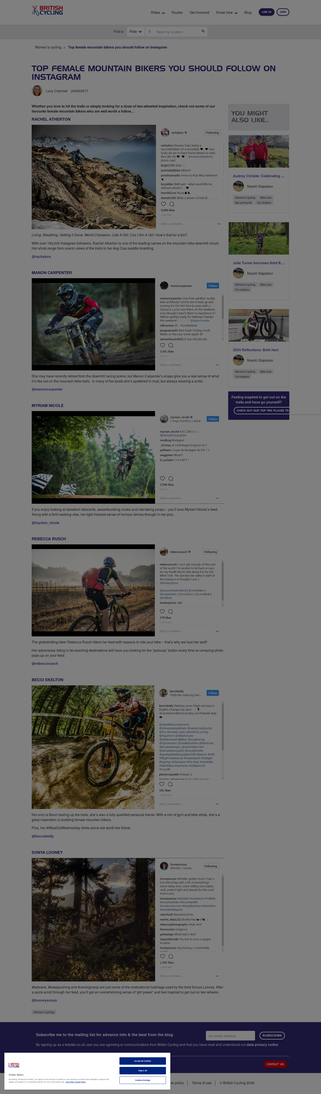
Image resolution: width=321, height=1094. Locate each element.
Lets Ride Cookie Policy (76, 1082)
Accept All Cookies (142, 1061)
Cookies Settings (142, 1080)
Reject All (142, 1070)
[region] (87, 1071)
